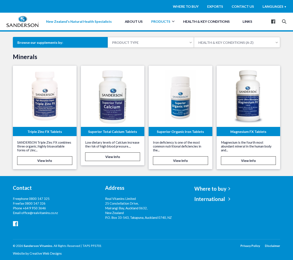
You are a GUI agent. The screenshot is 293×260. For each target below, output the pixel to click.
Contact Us (243, 6)
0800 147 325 (39, 199)
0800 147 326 (35, 203)
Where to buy (186, 6)
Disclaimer (272, 246)
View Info (44, 161)
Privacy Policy (250, 246)
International (209, 199)
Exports (215, 6)
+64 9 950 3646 (34, 208)
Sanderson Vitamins (38, 246)
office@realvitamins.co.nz (39, 213)
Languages (275, 6)
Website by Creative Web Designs (37, 253)
